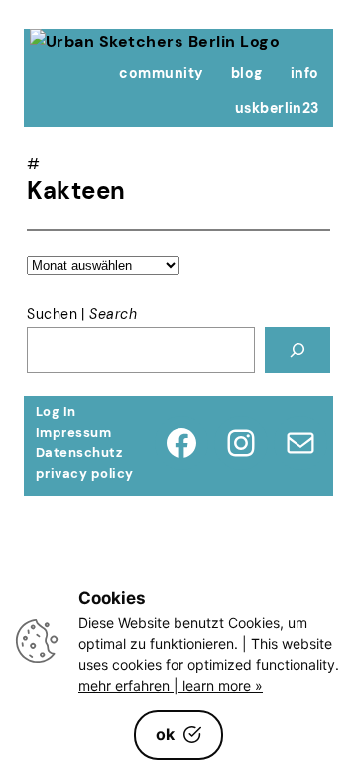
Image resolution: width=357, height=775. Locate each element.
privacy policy (85, 473)
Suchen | (82, 314)
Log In (56, 411)
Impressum (73, 432)
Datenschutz (79, 452)
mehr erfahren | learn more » (170, 685)
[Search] (297, 350)
